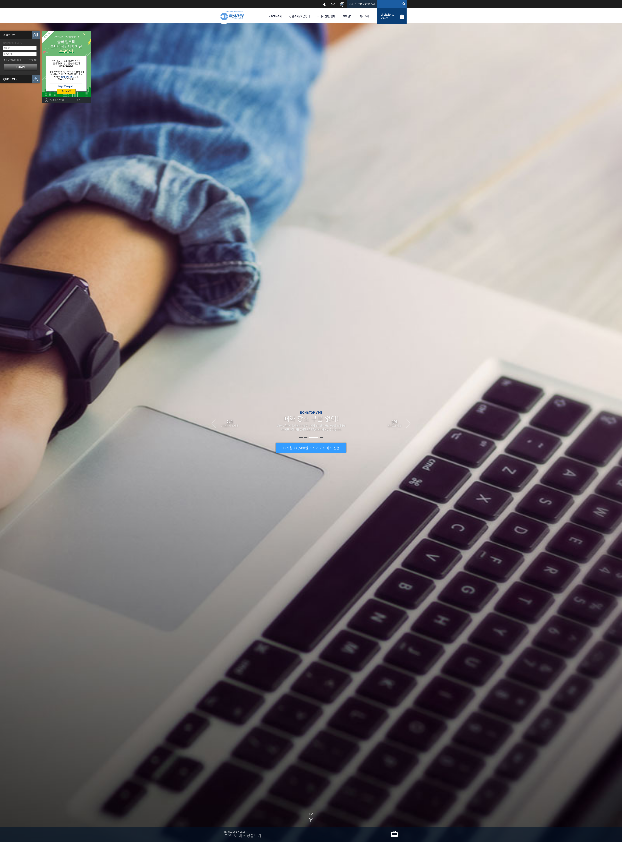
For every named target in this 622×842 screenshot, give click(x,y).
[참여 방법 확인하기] (66, 91)
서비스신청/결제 (326, 16)
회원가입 (33, 59)
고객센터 (347, 16)
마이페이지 (388, 15)
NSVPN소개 (275, 16)
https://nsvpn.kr (66, 86)
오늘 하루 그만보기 (56, 100)
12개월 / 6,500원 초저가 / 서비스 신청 (311, 447)
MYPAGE (384, 18)
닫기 (78, 100)
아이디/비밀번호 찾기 (12, 59)
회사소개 (364, 16)
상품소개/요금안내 (299, 16)
